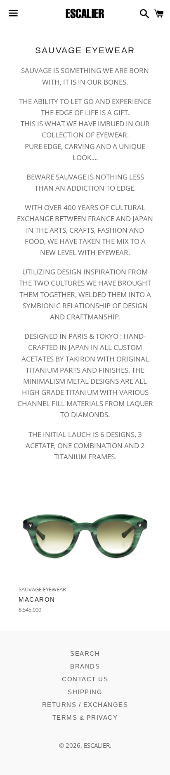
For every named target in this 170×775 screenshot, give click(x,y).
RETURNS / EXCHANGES (85, 704)
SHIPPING (85, 691)
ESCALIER (97, 745)
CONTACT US (85, 679)
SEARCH (85, 653)
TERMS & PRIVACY (85, 717)
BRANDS (85, 666)
